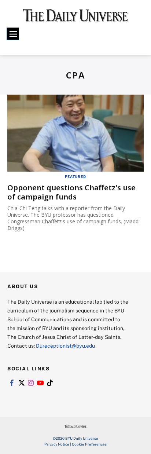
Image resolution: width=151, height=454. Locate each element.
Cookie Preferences (89, 444)
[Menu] (13, 34)
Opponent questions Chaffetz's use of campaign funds (71, 192)
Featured (75, 176)
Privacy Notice (56, 444)
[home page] (75, 18)
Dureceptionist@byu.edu (65, 346)
